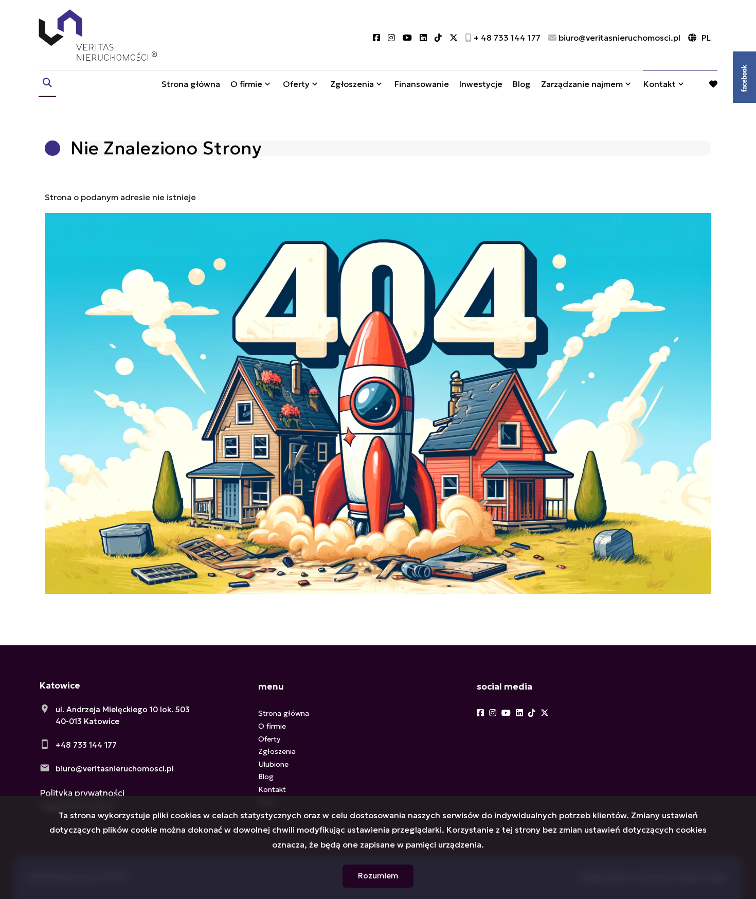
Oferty (296, 84)
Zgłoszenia (277, 751)
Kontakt (659, 84)
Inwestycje (480, 84)
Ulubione (273, 764)
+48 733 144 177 (86, 745)
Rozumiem (378, 875)
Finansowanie (421, 84)
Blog (522, 84)
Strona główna (190, 84)
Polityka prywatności (82, 793)
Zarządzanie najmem (582, 84)
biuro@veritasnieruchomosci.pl (115, 768)
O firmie (246, 84)
